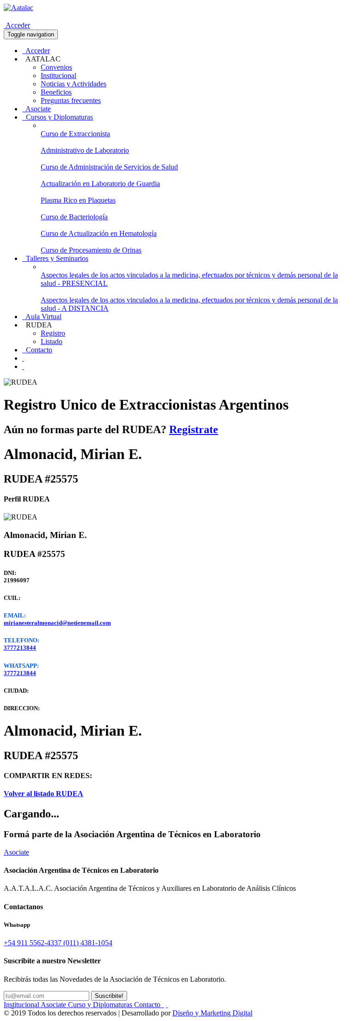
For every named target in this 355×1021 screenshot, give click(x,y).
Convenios (56, 67)
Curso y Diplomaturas (101, 1005)
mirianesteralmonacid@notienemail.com (57, 622)
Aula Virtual (41, 316)
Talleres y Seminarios (55, 258)
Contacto (37, 350)
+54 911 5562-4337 (33, 943)
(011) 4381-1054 (87, 943)
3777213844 (20, 647)
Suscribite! (109, 995)
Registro (53, 333)
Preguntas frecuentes (71, 100)
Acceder (17, 25)
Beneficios (56, 92)
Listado (51, 341)
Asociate (36, 109)
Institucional (58, 75)
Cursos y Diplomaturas (57, 117)
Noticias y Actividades (73, 84)
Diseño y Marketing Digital (212, 1013)
